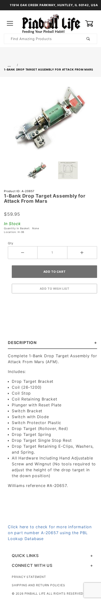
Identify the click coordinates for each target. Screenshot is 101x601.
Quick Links (25, 555)
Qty (10, 243)
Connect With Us (32, 565)
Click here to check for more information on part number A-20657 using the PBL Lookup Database (50, 532)
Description (22, 342)
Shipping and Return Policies (38, 585)
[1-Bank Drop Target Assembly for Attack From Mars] (50, 120)
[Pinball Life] (50, 23)
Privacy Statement (29, 577)
